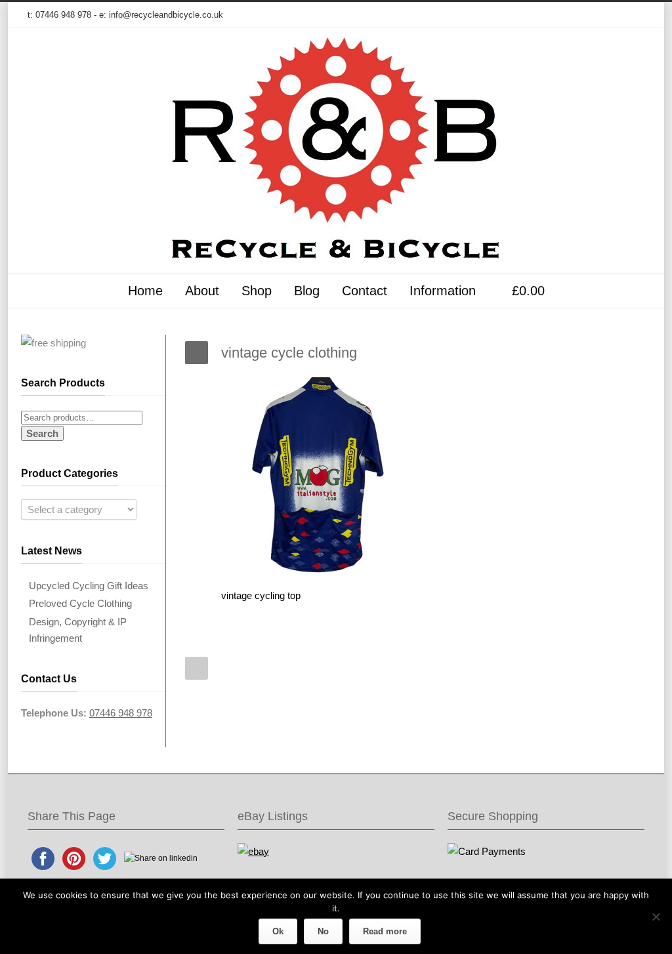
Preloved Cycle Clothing (80, 603)
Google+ (552, 15)
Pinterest (605, 15)
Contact (364, 290)
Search (42, 433)
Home (145, 290)
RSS (631, 15)
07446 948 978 (63, 15)
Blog (307, 290)
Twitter (500, 15)
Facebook (526, 15)
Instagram (579, 15)
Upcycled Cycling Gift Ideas (88, 585)
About (202, 290)
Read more (385, 931)
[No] (655, 916)
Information (443, 290)
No (323, 931)
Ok (278, 931)
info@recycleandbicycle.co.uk (166, 15)
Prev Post (196, 668)
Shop (257, 290)
